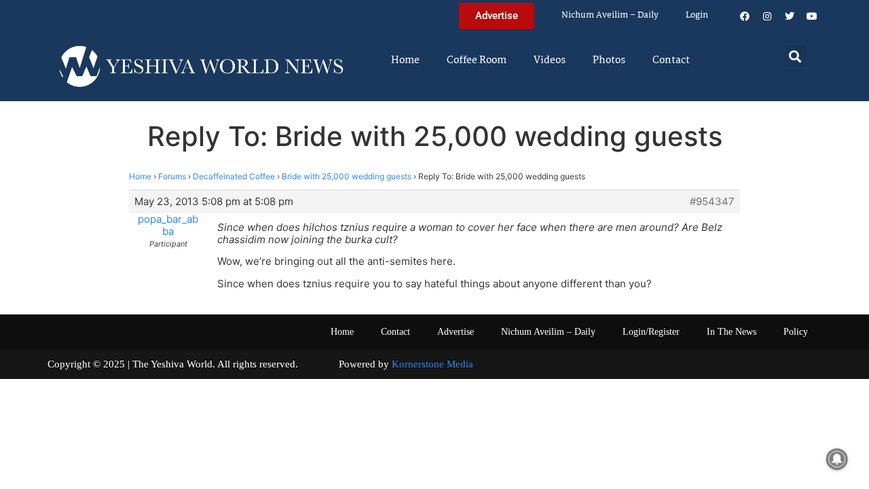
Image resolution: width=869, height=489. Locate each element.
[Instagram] (767, 16)
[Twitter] (789, 16)
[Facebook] (744, 16)
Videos (550, 60)
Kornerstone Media (432, 364)
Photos (609, 60)
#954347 (712, 202)
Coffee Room (476, 60)
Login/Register (651, 332)
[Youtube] (811, 16)
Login (697, 15)
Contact (671, 60)
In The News (731, 332)
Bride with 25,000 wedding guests (346, 176)
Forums (172, 176)
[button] (795, 56)
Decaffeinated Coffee (234, 176)
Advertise (455, 332)
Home (405, 60)
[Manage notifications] (837, 459)
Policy (795, 332)
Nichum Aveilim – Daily (610, 15)
